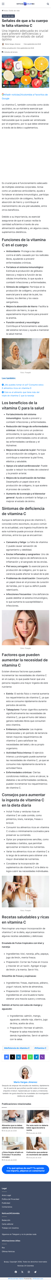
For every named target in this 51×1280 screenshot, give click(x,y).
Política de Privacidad (10, 1199)
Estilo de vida (14, 11)
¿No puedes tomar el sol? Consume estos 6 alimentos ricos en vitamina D (22, 386)
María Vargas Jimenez (12, 44)
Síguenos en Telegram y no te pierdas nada (19, 1234)
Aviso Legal (6, 1195)
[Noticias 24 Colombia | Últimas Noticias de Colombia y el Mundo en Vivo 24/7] (25, 4)
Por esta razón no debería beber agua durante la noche (37, 1127)
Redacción (6, 1220)
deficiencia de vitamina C (17, 1048)
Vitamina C (41, 1048)
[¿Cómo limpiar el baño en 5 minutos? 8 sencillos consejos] (13, 1143)
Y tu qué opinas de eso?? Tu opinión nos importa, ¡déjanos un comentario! (25, 1169)
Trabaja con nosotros (10, 1228)
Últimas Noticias (8, 1251)
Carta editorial (7, 1224)
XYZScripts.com (38, 1279)
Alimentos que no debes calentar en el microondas (13, 1126)
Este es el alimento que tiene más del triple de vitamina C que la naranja (20, 394)
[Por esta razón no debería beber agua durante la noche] (37, 1116)
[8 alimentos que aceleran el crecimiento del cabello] (37, 1143)
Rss (3, 1248)
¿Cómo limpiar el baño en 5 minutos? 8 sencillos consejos (12, 1154)
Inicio (5, 11)
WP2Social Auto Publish (16, 1279)
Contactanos (7, 1207)
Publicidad (6, 1203)
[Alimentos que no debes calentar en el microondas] (13, 1116)
